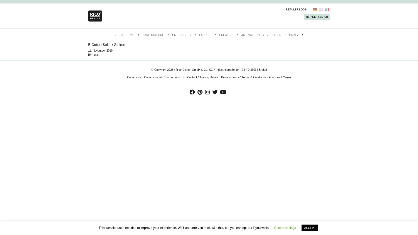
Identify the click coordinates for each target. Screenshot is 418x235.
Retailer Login (296, 9)
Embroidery (181, 35)
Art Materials (252, 35)
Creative (226, 35)
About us (274, 77)
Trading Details (209, 77)
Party (293, 35)
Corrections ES (175, 77)
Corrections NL (153, 77)
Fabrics (205, 35)
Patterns (127, 35)
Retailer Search (317, 16)
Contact (192, 77)
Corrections (134, 77)
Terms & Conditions (254, 77)
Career (287, 77)
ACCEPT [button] (310, 228)
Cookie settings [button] (285, 228)
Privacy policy (230, 77)
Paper (276, 35)
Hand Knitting (153, 35)
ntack (96, 54)
